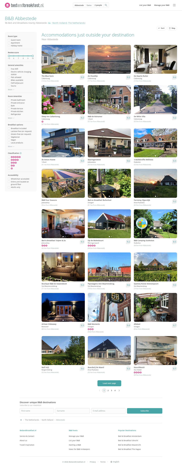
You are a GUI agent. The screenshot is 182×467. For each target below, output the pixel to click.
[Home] (21, 420)
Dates (89, 5)
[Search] (106, 5)
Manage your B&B (76, 436)
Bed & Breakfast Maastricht (129, 445)
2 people (98, 5)
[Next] (81, 59)
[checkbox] (9, 40)
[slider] (9, 56)
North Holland (59, 22)
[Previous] (45, 59)
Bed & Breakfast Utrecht (128, 440)
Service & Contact (27, 436)
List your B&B (74, 440)
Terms (102, 462)
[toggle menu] (174, 5)
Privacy (93, 462)
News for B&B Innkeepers (79, 449)
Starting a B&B (75, 445)
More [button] (10, 89)
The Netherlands (76, 22)
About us (23, 440)
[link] (25, 5)
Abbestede (79, 5)
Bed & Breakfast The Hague (129, 449)
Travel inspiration (27, 445)
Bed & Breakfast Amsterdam (130, 436)
